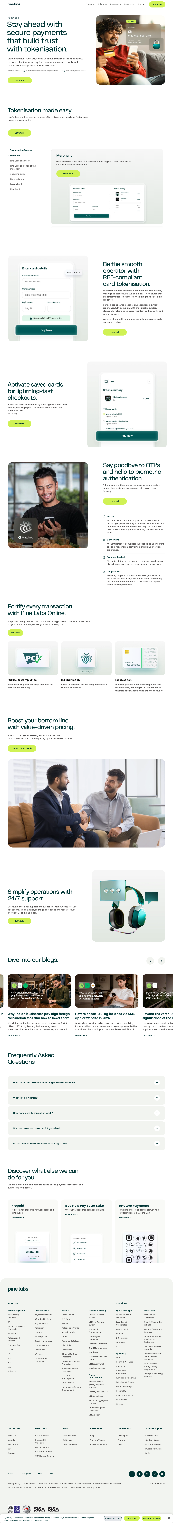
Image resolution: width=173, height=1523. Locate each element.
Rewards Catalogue (71, 1341)
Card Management (98, 1348)
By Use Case (149, 1310)
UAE (40, 1473)
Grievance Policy (83, 1483)
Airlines (119, 1404)
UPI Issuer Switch (96, 1364)
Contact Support (153, 1440)
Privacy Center (94, 1487)
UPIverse (39, 1354)
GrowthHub (13, 1333)
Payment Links (41, 1323)
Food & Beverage (124, 1386)
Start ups (120, 1342)
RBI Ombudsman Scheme (19, 1487)
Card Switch (94, 1352)
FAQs (147, 1453)
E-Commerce (122, 1338)
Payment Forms (42, 1345)
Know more (68, 173)
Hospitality (121, 1391)
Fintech (119, 1333)
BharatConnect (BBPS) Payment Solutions (96, 1384)
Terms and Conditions (47, 1483)
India (10, 1473)
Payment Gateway (43, 1314)
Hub (9, 1362)
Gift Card (66, 1319)
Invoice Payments (153, 1449)
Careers (11, 1453)
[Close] (169, 1518)
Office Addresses (153, 1444)
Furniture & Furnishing (126, 1378)
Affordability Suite (43, 1319)
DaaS (64, 1336)
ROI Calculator (42, 1447)
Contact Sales (152, 1435)
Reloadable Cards (70, 1328)
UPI (9, 1322)
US (51, 1473)
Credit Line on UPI (97, 1368)
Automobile (121, 1399)
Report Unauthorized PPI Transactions (51, 1487)
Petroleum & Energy (125, 1382)
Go (9, 1354)
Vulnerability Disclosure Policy (107, 1483)
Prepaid (65, 1310)
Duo (9, 1358)
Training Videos (97, 1440)
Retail (118, 1357)
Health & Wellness (124, 1362)
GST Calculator (42, 1435)
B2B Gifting (67, 1345)
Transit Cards (68, 1332)
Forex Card (67, 1349)
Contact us (157, 4)
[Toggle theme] (139, 4)
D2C (118, 1346)
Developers (123, 1435)
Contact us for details (22, 748)
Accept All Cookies (151, 1518)
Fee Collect (40, 1349)
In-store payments (16, 1310)
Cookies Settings (112, 1518)
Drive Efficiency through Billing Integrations (150, 1366)
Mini (9, 1367)
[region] (86, 1518)
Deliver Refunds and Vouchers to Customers (153, 1339)
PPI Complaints (78, 1487)
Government (122, 1329)
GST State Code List (44, 1451)
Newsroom (13, 1444)
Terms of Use (29, 1483)
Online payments (43, 1310)
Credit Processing (97, 1310)
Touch (10, 1349)
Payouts (38, 1332)
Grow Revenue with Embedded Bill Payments (152, 1356)
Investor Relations (98, 1444)
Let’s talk (20, 80)
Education (120, 1366)
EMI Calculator (69, 1435)
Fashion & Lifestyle (124, 1395)
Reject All (132, 1518)
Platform (122, 1440)
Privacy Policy (14, 1483)
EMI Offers (67, 1440)
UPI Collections (96, 1396)
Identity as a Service (98, 1392)
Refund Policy (66, 1483)
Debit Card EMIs (70, 1444)
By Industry (121, 1353)
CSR (9, 1449)
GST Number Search (44, 1456)
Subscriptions (41, 1336)
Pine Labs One (14, 1345)
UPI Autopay (94, 1415)
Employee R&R (68, 1383)
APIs (120, 1444)
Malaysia (26, 1473)
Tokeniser (39, 1328)
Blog (92, 1435)
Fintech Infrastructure (95, 1376)
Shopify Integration (43, 1341)
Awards (11, 1440)
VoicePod (12, 1371)
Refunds (66, 1323)
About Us (12, 1435)
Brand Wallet (68, 1314)
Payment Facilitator (98, 1343)
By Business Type (124, 1310)
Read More (16, 1035)
